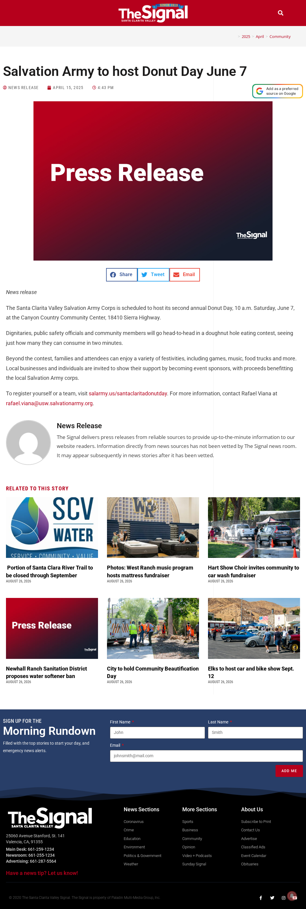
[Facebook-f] (261, 898)
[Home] (234, 36)
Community (280, 36)
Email (115, 745)
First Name (120, 722)
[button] (25, 14)
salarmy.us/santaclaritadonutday (128, 393)
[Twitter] (272, 898)
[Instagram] (283, 898)
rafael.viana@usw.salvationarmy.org (49, 403)
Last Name (218, 722)
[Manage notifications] (292, 896)
